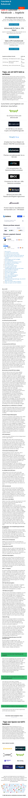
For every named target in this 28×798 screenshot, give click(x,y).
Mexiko (20, 786)
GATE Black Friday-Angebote (11, 272)
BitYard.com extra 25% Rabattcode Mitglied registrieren (14, 195)
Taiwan (15, 789)
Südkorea (10, 789)
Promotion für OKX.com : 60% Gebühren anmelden (14, 182)
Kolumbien (6, 788)
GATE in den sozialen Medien (11, 265)
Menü (22, 8)
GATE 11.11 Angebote (9, 273)
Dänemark (17, 790)
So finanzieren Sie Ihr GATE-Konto (12, 254)
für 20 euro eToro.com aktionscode (14, 116)
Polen (23, 784)
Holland (11, 785)
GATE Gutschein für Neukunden (11, 269)
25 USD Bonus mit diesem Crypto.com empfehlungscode (14, 130)
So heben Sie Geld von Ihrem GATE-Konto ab (14, 255)
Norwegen (10, 790)
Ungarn (23, 790)
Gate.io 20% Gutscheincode (14, 41)
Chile (25, 786)
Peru (18, 788)
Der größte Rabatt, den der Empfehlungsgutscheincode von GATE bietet (14, 268)
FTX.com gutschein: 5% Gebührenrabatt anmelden (14, 169)
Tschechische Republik (12, 786)
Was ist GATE (8, 251)
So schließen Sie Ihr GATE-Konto (12, 263)
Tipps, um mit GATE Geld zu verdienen (13, 281)
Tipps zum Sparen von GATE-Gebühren (13, 282)
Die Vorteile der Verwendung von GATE (13, 262)
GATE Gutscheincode (9, 264)
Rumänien (17, 785)
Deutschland (5, 785)
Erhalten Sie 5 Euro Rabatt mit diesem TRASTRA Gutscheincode (14, 143)
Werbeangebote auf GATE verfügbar (12, 259)
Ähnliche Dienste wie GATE (10, 271)
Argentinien (12, 788)
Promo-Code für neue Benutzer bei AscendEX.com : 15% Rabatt (14, 209)
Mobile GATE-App (8, 277)
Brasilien (23, 788)
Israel (5, 790)
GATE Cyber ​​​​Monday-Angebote (11, 275)
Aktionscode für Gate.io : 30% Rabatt (14, 29)
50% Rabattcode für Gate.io (14, 18)
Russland (13, 792)
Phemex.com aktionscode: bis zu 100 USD (14, 156)
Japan (4, 789)
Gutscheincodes (20, 792)
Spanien (6, 784)
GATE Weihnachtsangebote (10, 276)
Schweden (7, 792)
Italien (3, 786)
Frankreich (24, 785)
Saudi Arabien (22, 789)
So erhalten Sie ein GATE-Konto (11, 252)
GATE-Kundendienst (9, 260)
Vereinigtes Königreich (15, 784)
